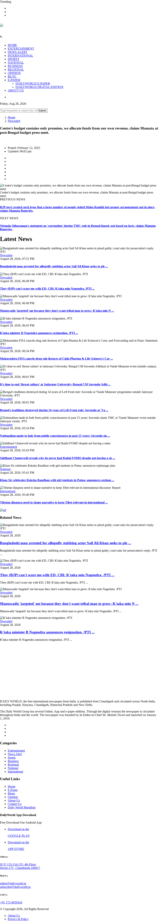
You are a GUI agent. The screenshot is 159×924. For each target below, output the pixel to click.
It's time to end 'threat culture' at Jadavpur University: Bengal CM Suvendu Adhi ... (55, 384)
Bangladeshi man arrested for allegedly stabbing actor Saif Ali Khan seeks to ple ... (54, 266)
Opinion (13, 797)
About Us (14, 800)
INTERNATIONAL (20, 55)
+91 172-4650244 (11, 902)
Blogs (11, 793)
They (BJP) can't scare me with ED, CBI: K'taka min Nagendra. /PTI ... (47, 288)
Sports (12, 757)
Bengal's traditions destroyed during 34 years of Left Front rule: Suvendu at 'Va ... (54, 410)
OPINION (14, 73)
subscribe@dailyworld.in (15, 887)
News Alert (15, 754)
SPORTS (13, 59)
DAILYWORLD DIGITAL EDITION (39, 87)
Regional (13, 764)
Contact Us (15, 804)
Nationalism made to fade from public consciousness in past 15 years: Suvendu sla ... (55, 435)
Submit (42, 110)
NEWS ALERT (17, 52)
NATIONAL (16, 62)
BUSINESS (15, 66)
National (5, 469)
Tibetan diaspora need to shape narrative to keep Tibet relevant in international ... (54, 502)
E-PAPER (14, 80)
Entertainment (8, 446)
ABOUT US (16, 90)
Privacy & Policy (18, 919)
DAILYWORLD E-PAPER (33, 83)
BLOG (12, 76)
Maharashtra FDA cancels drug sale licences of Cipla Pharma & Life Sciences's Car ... (56, 358)
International (7, 491)
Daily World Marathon (21, 807)
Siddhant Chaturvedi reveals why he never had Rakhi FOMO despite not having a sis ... (57, 458)
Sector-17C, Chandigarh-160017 (20, 868)
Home (11, 117)
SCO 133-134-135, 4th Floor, (18, 864)
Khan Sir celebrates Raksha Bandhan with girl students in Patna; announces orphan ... (57, 480)
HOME (12, 45)
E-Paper (13, 790)
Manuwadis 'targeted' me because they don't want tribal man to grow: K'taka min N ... (57, 310)
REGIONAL (16, 69)
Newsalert (14, 121)
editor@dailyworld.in (13, 883)
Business (13, 761)
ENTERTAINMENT (21, 48)
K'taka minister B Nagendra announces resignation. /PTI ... (39, 333)
